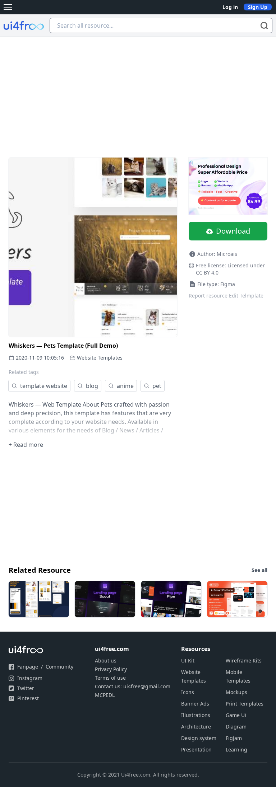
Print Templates (244, 703)
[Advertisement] (138, 91)
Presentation (196, 749)
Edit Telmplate (246, 295)
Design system (198, 738)
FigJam (234, 738)
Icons (187, 692)
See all (259, 570)
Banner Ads (195, 703)
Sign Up (257, 7)
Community (59, 666)
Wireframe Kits (244, 660)
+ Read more (26, 445)
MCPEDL (105, 695)
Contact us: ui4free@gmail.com (132, 686)
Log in (230, 7)
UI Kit (187, 660)
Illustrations (195, 715)
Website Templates (100, 357)
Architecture (196, 726)
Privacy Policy (111, 669)
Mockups (236, 692)
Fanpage (27, 666)
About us (105, 660)
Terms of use (110, 677)
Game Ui (236, 715)
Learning (236, 749)
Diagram (236, 726)
